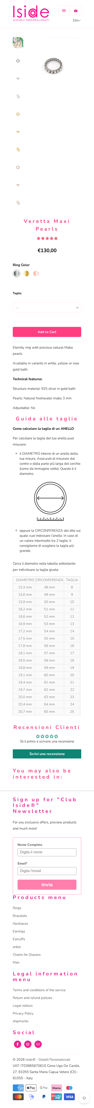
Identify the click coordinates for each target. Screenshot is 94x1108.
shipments (20, 1021)
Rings (17, 908)
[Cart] (75, 11)
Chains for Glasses (27, 954)
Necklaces (20, 923)
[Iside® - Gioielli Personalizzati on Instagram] (27, 1044)
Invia (47, 884)
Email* (22, 863)
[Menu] (63, 11)
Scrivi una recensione (47, 753)
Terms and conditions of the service (39, 990)
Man (16, 962)
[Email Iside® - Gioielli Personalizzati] (38, 1044)
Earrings (19, 931)
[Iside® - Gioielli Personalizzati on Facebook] (17, 1044)
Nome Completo (30, 844)
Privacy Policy (23, 1013)
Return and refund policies (32, 998)
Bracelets (20, 915)
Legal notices (23, 1005)
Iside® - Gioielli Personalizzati (48, 1059)
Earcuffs (19, 939)
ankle (17, 947)
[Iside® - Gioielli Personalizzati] (31, 15)
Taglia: (17, 293)
